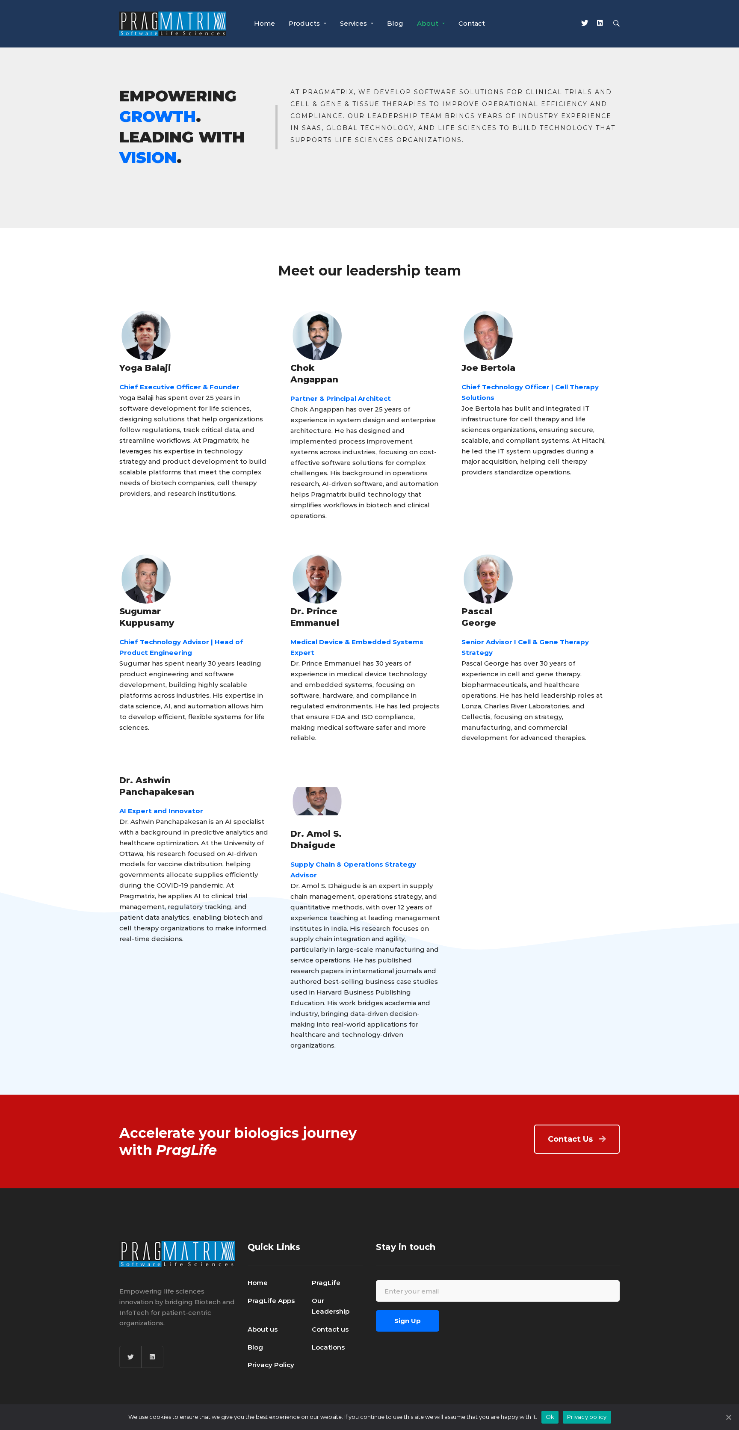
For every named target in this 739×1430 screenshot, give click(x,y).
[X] (585, 24)
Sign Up (407, 1321)
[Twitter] (130, 1357)
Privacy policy (587, 1416)
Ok (550, 1416)
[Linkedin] (600, 24)
